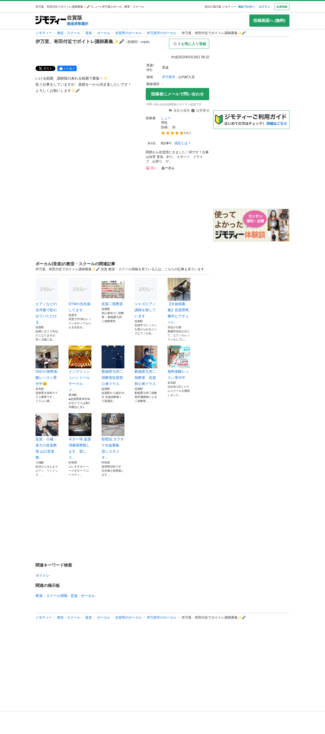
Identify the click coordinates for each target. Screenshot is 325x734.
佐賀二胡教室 (112, 304)
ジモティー (44, 33)
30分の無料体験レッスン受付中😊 (46, 377)
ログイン (264, 6)
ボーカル (103, 33)
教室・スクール (68, 33)
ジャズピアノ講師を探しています (145, 310)
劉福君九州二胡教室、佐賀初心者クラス (145, 377)
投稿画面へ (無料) (269, 20)
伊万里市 (168, 77)
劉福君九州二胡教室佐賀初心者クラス (112, 377)
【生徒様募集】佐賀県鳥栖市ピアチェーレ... (178, 313)
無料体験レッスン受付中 (178, 374)
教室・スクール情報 (52, 596)
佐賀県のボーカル (128, 33)
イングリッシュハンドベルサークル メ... (79, 380)
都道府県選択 (77, 24)
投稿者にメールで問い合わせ (177, 94)
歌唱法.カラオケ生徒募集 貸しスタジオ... (113, 448)
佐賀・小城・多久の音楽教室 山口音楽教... (46, 448)
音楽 (88, 33)
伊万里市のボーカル (161, 33)
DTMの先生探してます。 (80, 307)
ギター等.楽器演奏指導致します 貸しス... (80, 448)
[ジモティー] (51, 20)
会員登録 (281, 6)
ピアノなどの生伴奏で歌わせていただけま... (46, 313)
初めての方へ (246, 6)
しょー (166, 118)
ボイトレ (43, 575)
